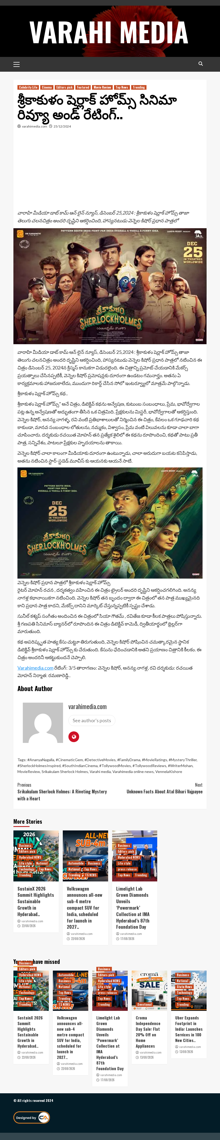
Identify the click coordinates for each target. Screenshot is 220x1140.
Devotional (144, 1004)
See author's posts (92, 720)
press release (127, 869)
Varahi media (100, 771)
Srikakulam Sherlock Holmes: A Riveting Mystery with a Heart (62, 792)
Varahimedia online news (133, 771)
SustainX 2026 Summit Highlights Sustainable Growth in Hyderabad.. (35, 901)
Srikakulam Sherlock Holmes (65, 771)
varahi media (109, 31)
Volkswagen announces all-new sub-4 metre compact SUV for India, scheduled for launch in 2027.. (84, 907)
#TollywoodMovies (115, 765)
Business (25, 845)
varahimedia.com (34, 126)
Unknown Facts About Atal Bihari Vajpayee (165, 788)
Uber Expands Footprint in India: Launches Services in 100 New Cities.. (189, 1029)
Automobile (75, 863)
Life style (25, 863)
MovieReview (28, 771)
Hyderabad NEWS (30, 857)
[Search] (200, 63)
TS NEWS (90, 875)
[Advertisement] (110, 168)
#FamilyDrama (128, 759)
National (41, 863)
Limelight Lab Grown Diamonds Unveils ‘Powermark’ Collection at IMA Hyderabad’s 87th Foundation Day (132, 907)
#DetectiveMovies (100, 759)
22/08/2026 (29, 926)
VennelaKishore (168, 771)
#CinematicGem (69, 759)
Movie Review (102, 87)
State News (184, 987)
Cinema (47, 87)
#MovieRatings (154, 759)
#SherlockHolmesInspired (39, 765)
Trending (139, 87)
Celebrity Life (28, 87)
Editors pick (64, 87)
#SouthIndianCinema (80, 765)
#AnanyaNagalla (40, 759)
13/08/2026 (147, 1057)
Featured (83, 87)
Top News (122, 87)
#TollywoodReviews (149, 765)
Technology (26, 869)
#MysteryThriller (183, 759)
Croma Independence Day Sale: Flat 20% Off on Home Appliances (148, 1032)
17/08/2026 (127, 938)
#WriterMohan (180, 765)
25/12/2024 (62, 126)
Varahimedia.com (35, 668)
